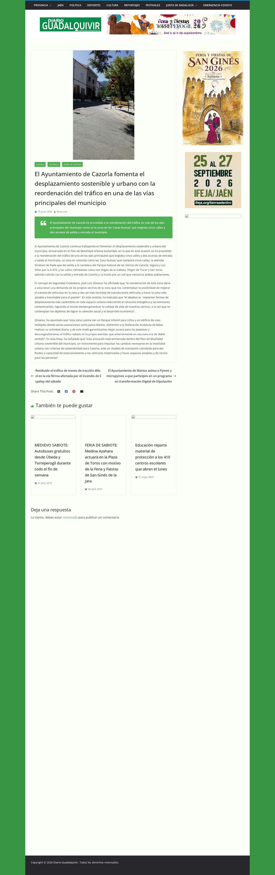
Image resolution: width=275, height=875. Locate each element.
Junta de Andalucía (180, 5)
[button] (50, 5)
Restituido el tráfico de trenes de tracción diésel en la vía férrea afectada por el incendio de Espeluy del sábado (67, 380)
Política (75, 5)
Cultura (112, 5)
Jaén (61, 5)
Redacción (62, 211)
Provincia (41, 5)
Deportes (93, 5)
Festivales (153, 5)
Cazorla (40, 164)
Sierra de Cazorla (72, 164)
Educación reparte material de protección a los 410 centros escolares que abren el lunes (151, 461)
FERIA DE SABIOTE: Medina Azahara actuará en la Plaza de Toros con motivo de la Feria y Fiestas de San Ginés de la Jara (102, 724)
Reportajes (132, 5)
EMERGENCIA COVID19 (217, 5)
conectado (70, 779)
